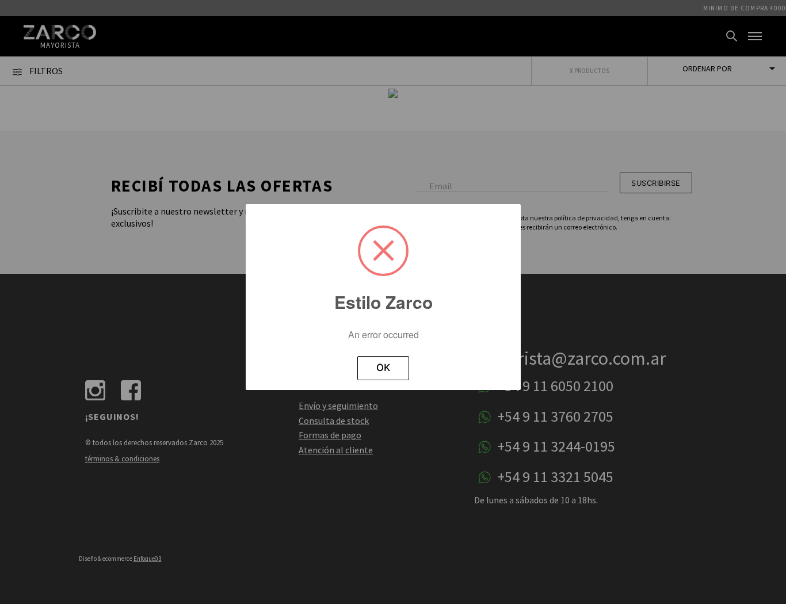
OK (383, 367)
